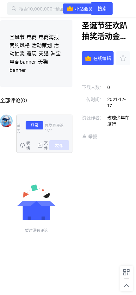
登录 (34, 125)
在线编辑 (102, 58)
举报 (92, 136)
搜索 (102, 8)
